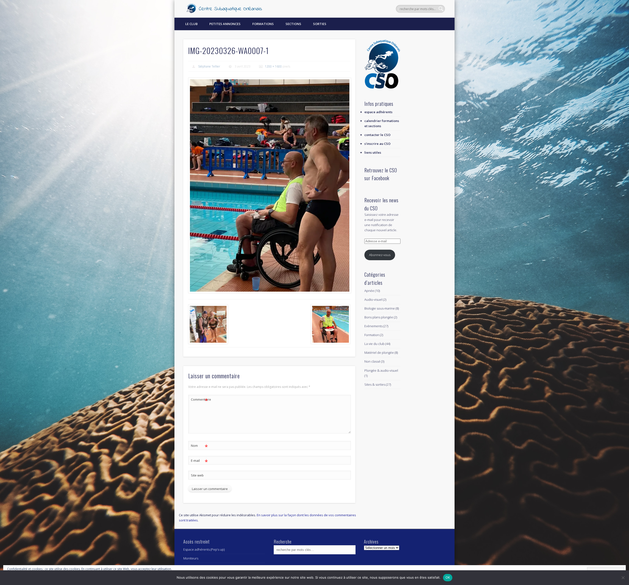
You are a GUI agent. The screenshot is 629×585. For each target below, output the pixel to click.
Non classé (372, 361)
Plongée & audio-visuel (381, 370)
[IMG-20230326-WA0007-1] (269, 185)
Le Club (191, 24)
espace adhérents (378, 112)
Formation (371, 335)
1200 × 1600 (273, 66)
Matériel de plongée (379, 352)
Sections (293, 24)
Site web (197, 475)
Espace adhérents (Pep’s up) (204, 549)
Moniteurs (190, 558)
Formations (263, 24)
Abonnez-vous (379, 255)
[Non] (622, 577)
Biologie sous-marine (379, 308)
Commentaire (199, 400)
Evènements (373, 326)
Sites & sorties (374, 384)
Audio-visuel (373, 299)
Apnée (369, 290)
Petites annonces (225, 24)
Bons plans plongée (378, 317)
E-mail (199, 461)
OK (447, 577)
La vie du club (374, 343)
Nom (199, 446)
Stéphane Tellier (209, 66)
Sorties (319, 24)
